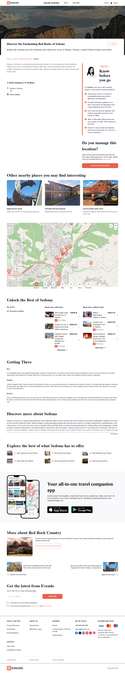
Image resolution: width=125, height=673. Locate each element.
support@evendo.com (82, 629)
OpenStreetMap (13, 223)
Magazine (76, 3)
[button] (62, 254)
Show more (61, 350)
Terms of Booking (58, 660)
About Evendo (34, 625)
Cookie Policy (35, 606)
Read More (114, 434)
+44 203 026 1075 (81, 625)
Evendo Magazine (13, 633)
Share (114, 44)
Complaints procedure (14, 650)
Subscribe (52, 596)
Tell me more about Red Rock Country (48, 546)
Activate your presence (100, 165)
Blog (66, 3)
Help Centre (11, 646)
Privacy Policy (47, 606)
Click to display (15, 94)
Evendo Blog (11, 629)
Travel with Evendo (13, 625)
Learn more (107, 159)
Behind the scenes (36, 629)
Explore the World (51, 3)
